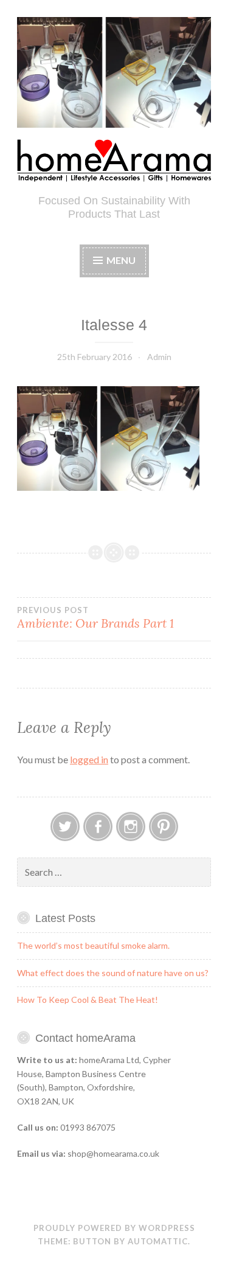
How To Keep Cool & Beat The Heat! (87, 999)
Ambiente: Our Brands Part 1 (95, 618)
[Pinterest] (163, 826)
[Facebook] (97, 826)
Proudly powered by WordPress (114, 1228)
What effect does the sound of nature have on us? (113, 973)
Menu (121, 260)
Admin (159, 357)
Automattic (158, 1241)
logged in (89, 759)
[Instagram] (130, 826)
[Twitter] (65, 826)
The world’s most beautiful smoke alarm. (93, 945)
